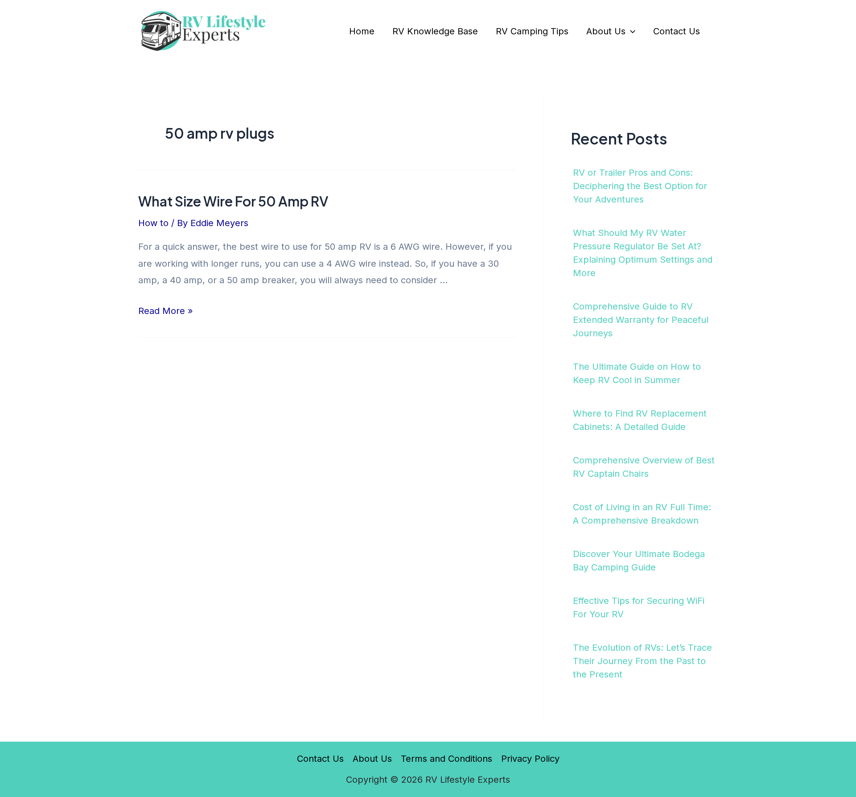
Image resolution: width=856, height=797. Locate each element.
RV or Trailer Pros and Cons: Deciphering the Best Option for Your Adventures (640, 186)
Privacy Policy (530, 758)
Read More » (165, 311)
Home (361, 31)
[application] (630, 31)
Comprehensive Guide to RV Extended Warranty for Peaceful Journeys (640, 320)
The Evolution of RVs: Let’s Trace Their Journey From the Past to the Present (642, 661)
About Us (606, 31)
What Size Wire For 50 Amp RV (233, 201)
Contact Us (676, 31)
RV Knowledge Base (435, 31)
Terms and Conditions (446, 758)
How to (153, 223)
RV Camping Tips (532, 31)
